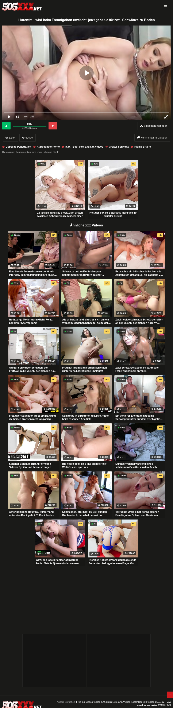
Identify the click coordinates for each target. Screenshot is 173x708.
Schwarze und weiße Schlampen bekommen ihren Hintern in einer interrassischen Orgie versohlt (81, 273)
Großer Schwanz (119, 146)
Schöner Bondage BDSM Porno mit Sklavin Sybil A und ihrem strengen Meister (30, 465)
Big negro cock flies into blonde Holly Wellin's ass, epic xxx (84, 465)
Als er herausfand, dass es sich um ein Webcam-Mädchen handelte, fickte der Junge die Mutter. (85, 321)
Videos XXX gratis (102, 702)
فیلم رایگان (165, 702)
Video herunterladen (156, 125)
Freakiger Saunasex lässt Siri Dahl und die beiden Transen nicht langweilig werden (32, 417)
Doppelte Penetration (18, 146)
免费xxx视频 (164, 705)
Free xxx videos (84, 702)
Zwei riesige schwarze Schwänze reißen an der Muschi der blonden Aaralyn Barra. (139, 321)
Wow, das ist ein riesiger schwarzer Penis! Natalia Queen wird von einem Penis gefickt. (58, 562)
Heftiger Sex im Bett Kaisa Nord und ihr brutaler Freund (113, 214)
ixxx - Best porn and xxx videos (84, 146)
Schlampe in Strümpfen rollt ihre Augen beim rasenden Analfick (85, 417)
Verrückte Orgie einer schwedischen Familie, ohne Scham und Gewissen (137, 513)
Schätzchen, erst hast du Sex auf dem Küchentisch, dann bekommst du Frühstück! (85, 513)
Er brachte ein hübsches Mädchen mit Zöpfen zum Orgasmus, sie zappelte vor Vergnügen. (139, 273)
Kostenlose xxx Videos (142, 702)
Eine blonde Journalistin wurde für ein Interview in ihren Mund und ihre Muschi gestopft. (32, 273)
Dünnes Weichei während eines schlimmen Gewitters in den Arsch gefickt (136, 465)
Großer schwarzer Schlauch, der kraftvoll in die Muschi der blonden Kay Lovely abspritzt (32, 369)
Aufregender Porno (48, 146)
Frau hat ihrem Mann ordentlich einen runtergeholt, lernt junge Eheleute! (84, 369)
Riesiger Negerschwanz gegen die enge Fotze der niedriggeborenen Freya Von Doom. (112, 562)
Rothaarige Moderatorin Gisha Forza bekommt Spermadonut (31, 321)
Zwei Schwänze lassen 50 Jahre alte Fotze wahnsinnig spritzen (137, 369)
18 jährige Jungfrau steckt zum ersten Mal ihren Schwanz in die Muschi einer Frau (60, 214)
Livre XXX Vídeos (121, 702)
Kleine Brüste (142, 146)
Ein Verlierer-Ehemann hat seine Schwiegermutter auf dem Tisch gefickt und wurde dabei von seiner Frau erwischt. (138, 417)
